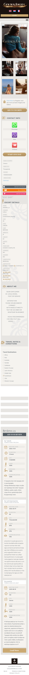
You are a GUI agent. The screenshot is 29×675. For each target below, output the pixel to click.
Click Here (10, 100)
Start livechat (14, 154)
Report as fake (20, 193)
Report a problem (19, 186)
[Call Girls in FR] (19, 11)
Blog (5, 671)
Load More (14, 650)
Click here (6, 180)
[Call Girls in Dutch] (14, 11)
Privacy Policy (15, 673)
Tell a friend (21, 190)
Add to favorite (14, 110)
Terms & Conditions (18, 671)
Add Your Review (14, 434)
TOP (14, 662)
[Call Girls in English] (10, 11)
